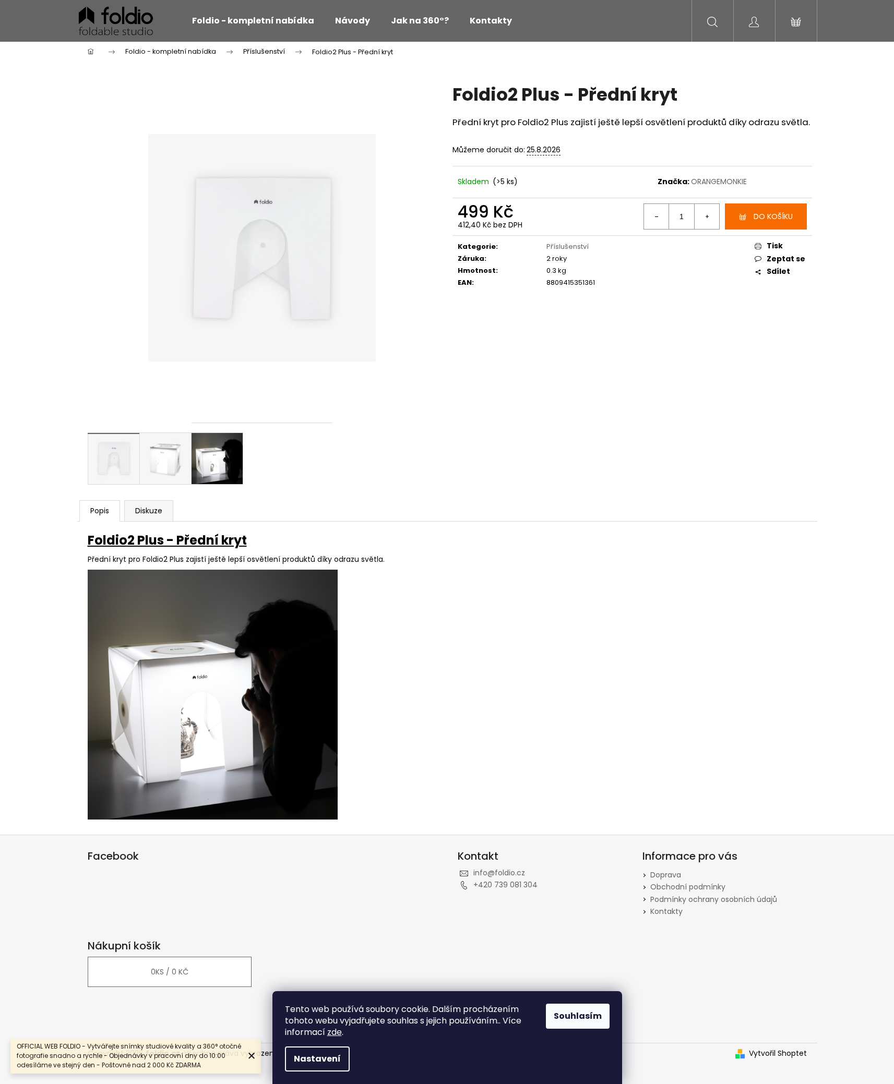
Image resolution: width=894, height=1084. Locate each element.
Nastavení (317, 1059)
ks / (169, 972)
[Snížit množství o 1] (656, 216)
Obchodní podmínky (687, 887)
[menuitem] (253, 21)
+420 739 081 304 (505, 885)
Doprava (665, 875)
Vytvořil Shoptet (778, 1053)
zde (334, 1032)
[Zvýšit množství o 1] (706, 216)
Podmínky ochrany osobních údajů (713, 899)
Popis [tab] (99, 510)
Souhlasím (578, 1016)
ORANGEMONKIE (719, 181)
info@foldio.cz (499, 873)
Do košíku (773, 216)
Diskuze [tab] (148, 510)
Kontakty (666, 911)
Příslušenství (567, 246)
